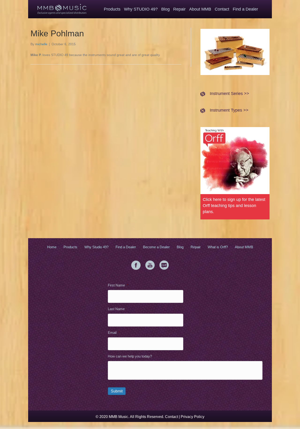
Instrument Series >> (229, 93)
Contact (171, 417)
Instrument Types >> (229, 110)
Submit (117, 391)
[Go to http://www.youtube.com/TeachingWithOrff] (150, 265)
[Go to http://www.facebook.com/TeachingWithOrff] (136, 265)
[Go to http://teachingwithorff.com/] (164, 265)
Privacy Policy (192, 417)
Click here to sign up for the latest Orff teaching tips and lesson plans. (234, 205)
